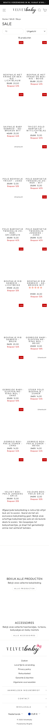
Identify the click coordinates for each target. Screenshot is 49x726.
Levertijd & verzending (24, 665)
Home (5, 19)
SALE (12, 19)
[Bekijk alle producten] (24, 563)
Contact (24, 698)
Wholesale (23, 707)
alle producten (24, 588)
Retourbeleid (24, 673)
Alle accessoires (24, 635)
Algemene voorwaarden (24, 682)
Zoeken (24, 660)
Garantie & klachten (25, 677)
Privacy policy (24, 669)
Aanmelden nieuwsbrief (24, 690)
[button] (36, 287)
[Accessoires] (24, 607)
